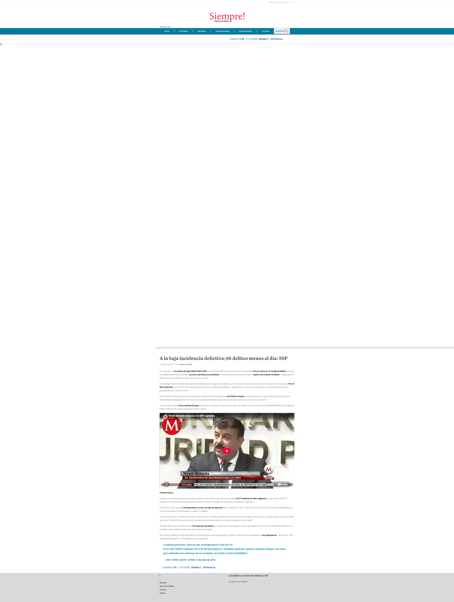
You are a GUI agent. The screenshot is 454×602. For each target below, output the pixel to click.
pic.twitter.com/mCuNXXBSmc (231, 553)
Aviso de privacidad (167, 586)
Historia (162, 593)
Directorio (163, 583)
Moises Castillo (186, 364)
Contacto (163, 590)
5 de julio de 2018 (205, 559)
